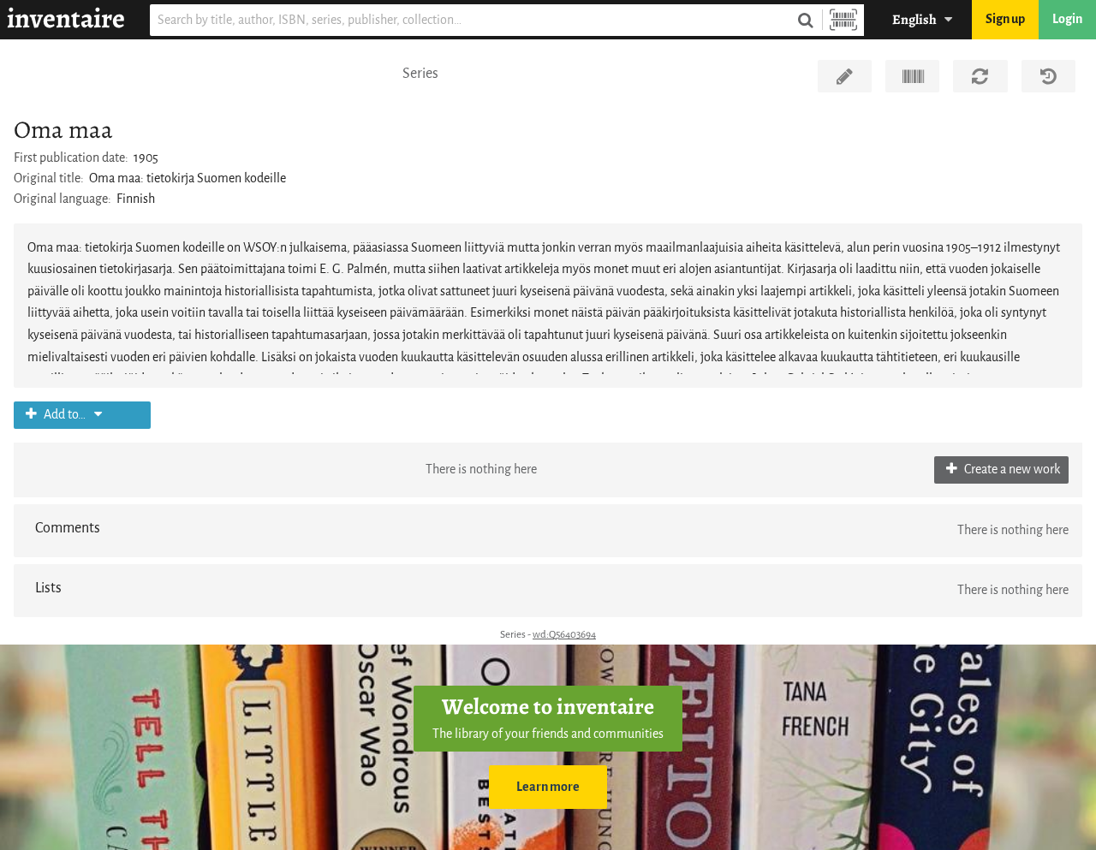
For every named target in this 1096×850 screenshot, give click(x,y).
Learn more (548, 787)
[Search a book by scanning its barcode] (843, 20)
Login (1067, 19)
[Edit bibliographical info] (845, 76)
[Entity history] (1048, 76)
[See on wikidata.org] (912, 76)
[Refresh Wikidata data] (980, 76)
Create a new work (1011, 469)
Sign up (1005, 19)
